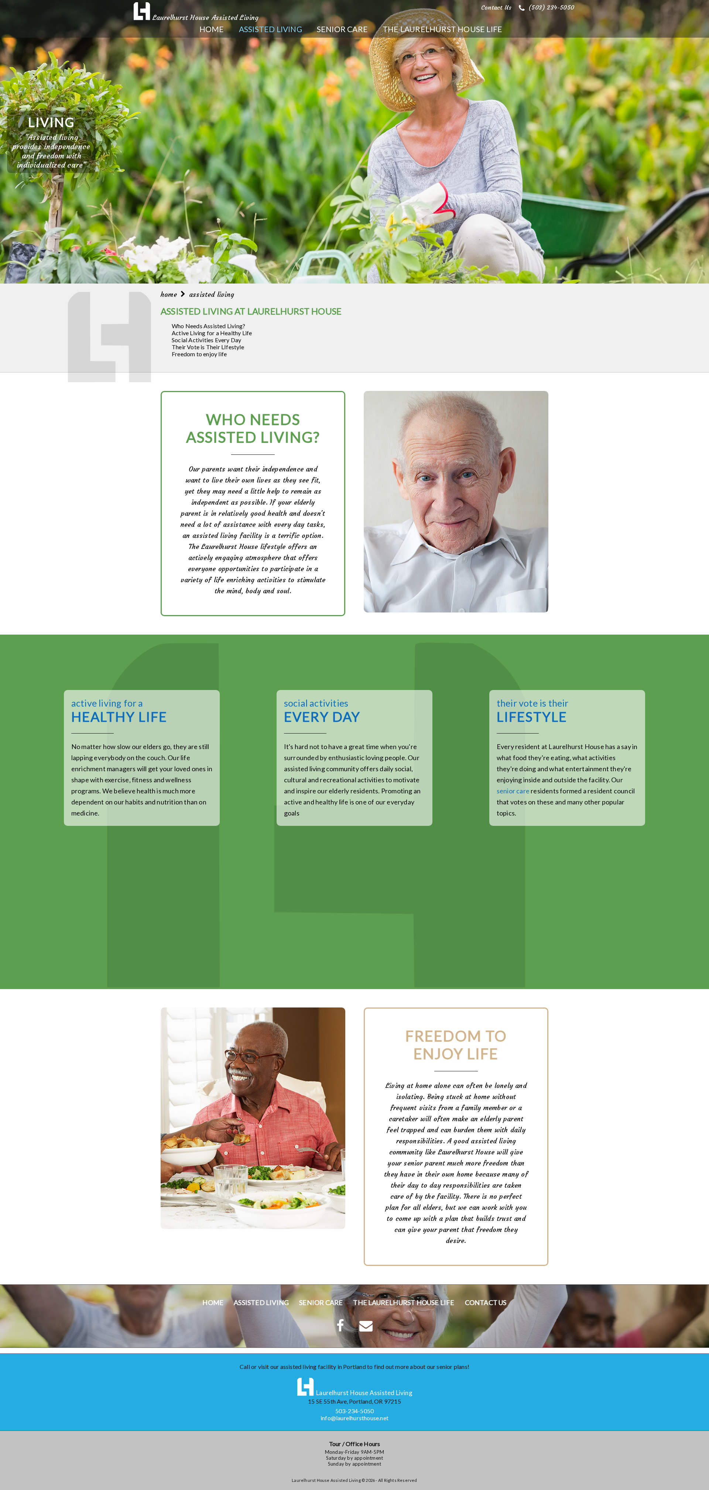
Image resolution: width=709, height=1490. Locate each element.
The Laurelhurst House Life (442, 29)
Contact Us (496, 7)
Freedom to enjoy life (199, 353)
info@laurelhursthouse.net (354, 1417)
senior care (513, 791)
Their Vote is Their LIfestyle (208, 346)
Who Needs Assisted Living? (208, 325)
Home (211, 29)
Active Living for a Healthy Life (212, 332)
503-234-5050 (354, 1410)
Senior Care (342, 29)
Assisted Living (270, 29)
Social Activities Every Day (206, 339)
